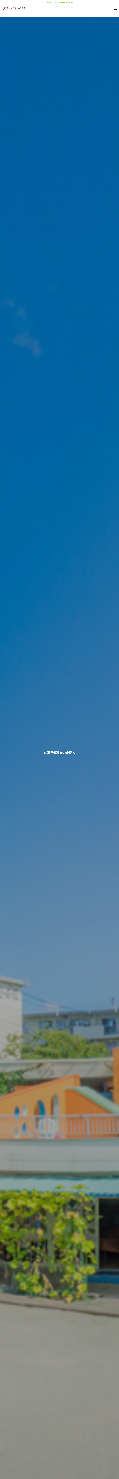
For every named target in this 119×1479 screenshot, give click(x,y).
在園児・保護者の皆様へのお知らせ (59, 2)
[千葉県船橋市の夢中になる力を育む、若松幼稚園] (14, 8)
